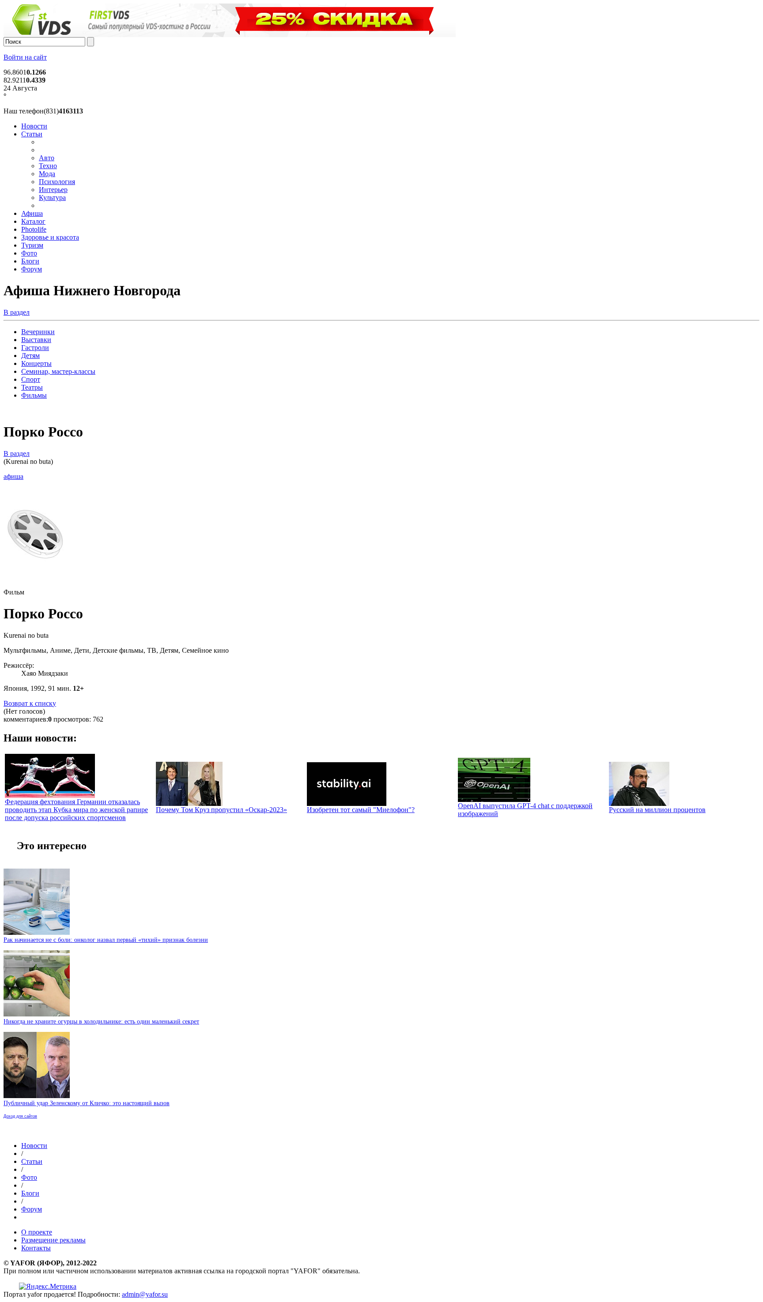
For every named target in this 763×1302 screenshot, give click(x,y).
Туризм (32, 245)
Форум (31, 269)
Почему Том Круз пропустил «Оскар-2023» (221, 809)
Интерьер (53, 189)
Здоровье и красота (50, 237)
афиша (13, 476)
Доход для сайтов (20, 1116)
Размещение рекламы (53, 1240)
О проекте (36, 1232)
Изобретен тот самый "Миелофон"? (361, 809)
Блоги (30, 261)
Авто (46, 158)
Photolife (33, 229)
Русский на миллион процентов (657, 809)
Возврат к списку (30, 703)
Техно (48, 165)
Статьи (31, 134)
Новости (34, 126)
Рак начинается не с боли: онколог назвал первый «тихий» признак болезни (106, 940)
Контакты (36, 1248)
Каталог (33, 221)
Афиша (32, 213)
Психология (57, 181)
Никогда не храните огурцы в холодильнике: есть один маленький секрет (101, 1021)
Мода (47, 173)
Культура (52, 197)
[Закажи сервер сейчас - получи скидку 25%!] (230, 34)
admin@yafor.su (145, 1294)
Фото (29, 253)
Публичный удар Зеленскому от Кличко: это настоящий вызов (87, 1103)
